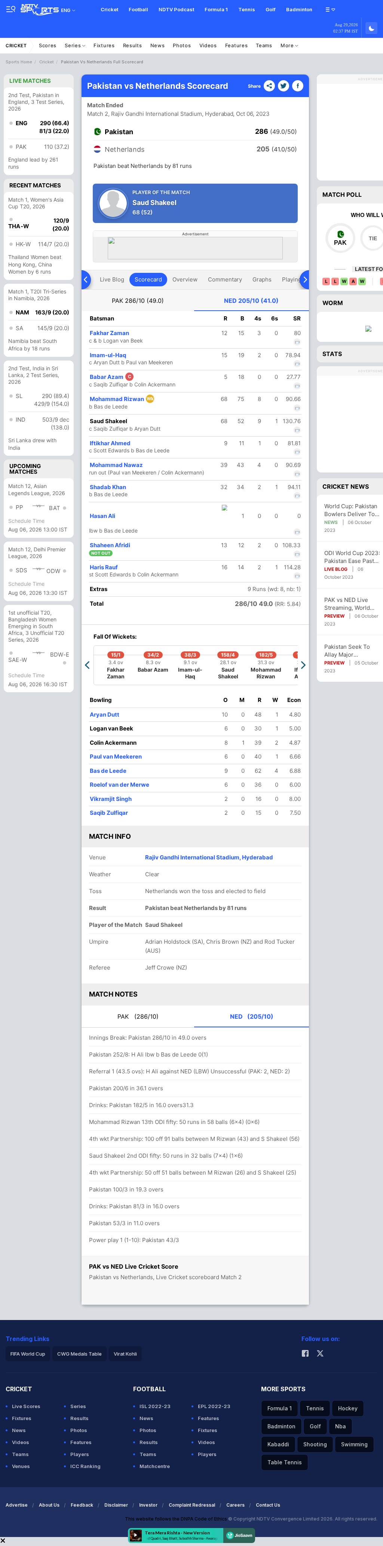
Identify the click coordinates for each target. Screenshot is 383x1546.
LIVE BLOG (335, 569)
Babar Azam (110, 376)
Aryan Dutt (104, 714)
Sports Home (19, 61)
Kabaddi (278, 1444)
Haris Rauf (104, 567)
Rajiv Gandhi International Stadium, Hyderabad (209, 857)
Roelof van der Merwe (119, 784)
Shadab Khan (108, 487)
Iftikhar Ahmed (110, 443)
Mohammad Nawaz (116, 464)
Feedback (82, 1505)
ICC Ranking (85, 1466)
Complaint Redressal (192, 1505)
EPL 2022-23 (214, 1406)
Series (73, 45)
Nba (340, 1426)
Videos (208, 45)
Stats (332, 354)
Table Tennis (284, 1462)
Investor (148, 1505)
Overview (184, 279)
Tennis (246, 9)
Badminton (299, 9)
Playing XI (295, 279)
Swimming (354, 1444)
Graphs (262, 279)
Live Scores (26, 1406)
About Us (49, 1505)
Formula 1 (216, 9)
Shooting (315, 1444)
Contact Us (268, 1505)
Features (236, 45)
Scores (47, 45)
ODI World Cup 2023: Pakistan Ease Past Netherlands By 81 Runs (352, 557)
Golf (271, 9)
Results (132, 45)
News (157, 45)
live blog (112, 279)
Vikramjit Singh (111, 798)
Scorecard (148, 279)
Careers (235, 1505)
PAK (138, 300)
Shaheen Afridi (110, 545)
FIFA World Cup (27, 1354)
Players (79, 1454)
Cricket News (345, 486)
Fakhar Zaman (109, 333)
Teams (264, 45)
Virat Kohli (125, 1354)
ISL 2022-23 (155, 1406)
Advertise (17, 1505)
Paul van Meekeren (116, 756)
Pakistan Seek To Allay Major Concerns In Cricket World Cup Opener (350, 651)
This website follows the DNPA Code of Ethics (176, 1519)
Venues (21, 1466)
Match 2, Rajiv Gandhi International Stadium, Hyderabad (160, 113)
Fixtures (104, 45)
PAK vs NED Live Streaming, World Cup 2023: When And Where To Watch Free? (352, 604)
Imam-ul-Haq (108, 355)
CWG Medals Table (79, 1354)
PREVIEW (334, 616)
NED (251, 300)
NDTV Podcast (176, 9)
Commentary (225, 279)
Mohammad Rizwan (122, 399)
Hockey (348, 1408)
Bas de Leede (108, 770)
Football (138, 9)
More (288, 45)
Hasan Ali (102, 515)
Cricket (109, 9)
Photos (182, 45)
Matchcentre (155, 1466)
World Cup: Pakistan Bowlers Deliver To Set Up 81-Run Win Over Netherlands (350, 510)
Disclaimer (116, 1505)
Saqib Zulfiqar (109, 812)
